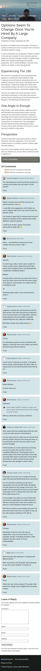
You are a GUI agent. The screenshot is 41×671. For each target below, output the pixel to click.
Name (3, 626)
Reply (5, 190)
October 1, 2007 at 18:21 (24, 358)
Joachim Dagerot (12, 178)
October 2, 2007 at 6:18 (24, 473)
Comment (5, 609)
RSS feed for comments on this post (19, 170)
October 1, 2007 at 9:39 (24, 306)
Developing (13, 159)
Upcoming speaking (21, 659)
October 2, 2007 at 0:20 (23, 399)
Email (3, 632)
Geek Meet (32, 16)
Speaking (21, 16)
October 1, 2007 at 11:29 (23, 334)
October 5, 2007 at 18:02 (17, 552)
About (4, 16)
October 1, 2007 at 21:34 (23, 380)
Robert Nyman (12, 256)
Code (4, 19)
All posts (12, 16)
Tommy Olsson (12, 306)
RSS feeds (14, 19)
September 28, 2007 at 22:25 (26, 198)
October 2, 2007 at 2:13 (29, 427)
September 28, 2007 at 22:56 (24, 256)
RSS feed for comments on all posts (19, 172)
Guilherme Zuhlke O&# (14, 427)
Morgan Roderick (12, 198)
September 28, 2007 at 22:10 (26, 178)
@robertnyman (32, 8)
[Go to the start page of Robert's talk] (20, 10)
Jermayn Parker (12, 473)
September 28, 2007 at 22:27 (16, 238)
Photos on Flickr (6, 663)
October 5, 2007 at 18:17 (23, 576)
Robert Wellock (12, 358)
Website (4, 639)
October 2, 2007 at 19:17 (23, 524)
